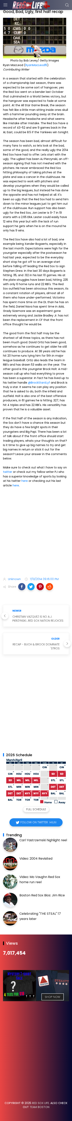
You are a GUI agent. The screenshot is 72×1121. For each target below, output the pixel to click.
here (24, 481)
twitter (7, 472)
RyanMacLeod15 (36, 65)
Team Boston (39, 1107)
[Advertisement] (36, 533)
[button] (21, 586)
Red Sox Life (40, 1103)
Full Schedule (36, 809)
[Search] (67, 5)
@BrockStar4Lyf (39, 383)
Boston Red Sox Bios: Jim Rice (42, 895)
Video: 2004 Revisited (35, 858)
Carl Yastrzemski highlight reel (43, 840)
